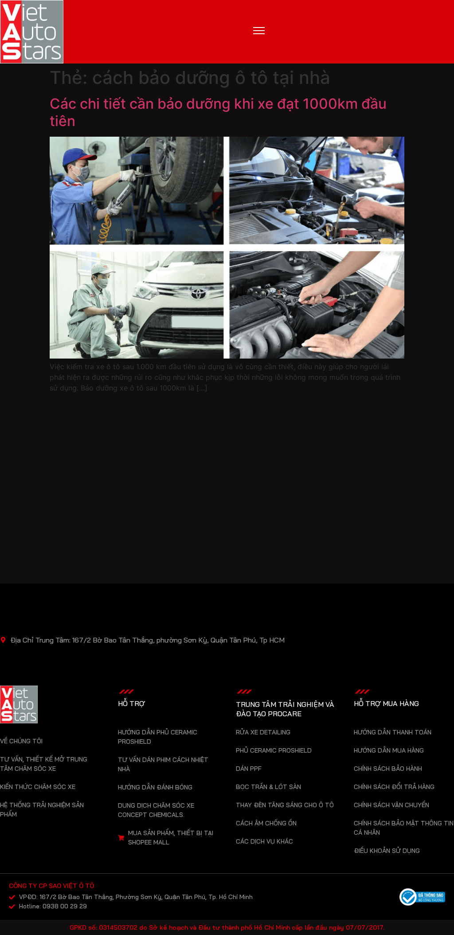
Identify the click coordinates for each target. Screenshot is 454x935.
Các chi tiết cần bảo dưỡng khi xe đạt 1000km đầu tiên (218, 112)
